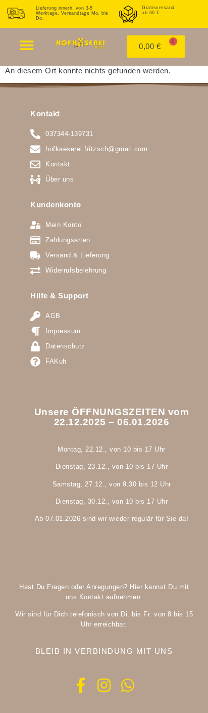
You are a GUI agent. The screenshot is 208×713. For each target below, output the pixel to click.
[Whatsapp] (127, 685)
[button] (26, 44)
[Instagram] (104, 685)
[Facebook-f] (80, 685)
